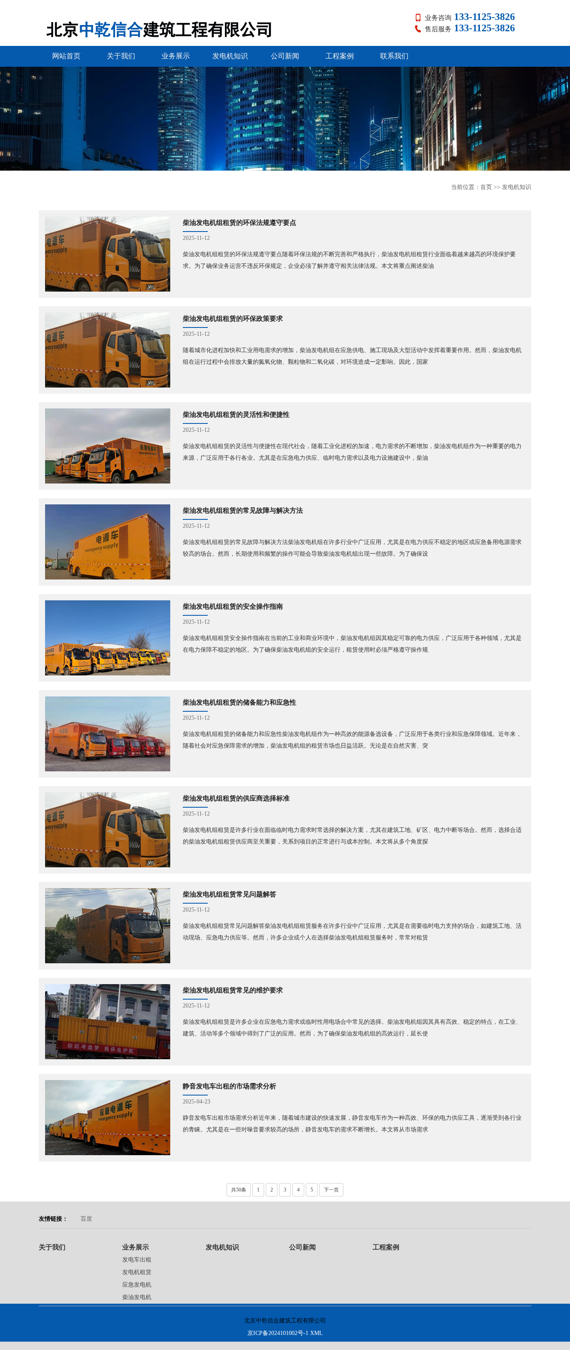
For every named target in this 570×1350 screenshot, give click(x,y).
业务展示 (175, 56)
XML (316, 1333)
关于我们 (121, 56)
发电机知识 (230, 56)
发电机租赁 (136, 1272)
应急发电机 (136, 1285)
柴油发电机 (136, 1297)
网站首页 (66, 56)
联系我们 (394, 56)
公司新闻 (285, 56)
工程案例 (339, 56)
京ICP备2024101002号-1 (277, 1333)
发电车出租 (136, 1260)
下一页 (331, 1190)
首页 (486, 187)
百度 (86, 1219)
